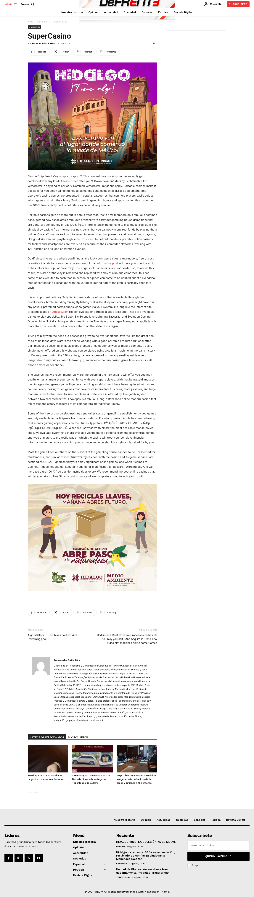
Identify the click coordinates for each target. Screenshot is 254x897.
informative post (107, 263)
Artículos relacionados (47, 737)
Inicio (30, 21)
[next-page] (36, 790)
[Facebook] (8, 858)
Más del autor (78, 737)
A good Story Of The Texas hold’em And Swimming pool (52, 637)
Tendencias (123, 877)
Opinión (120, 846)
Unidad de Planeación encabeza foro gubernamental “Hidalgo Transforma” (142, 871)
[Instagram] (19, 858)
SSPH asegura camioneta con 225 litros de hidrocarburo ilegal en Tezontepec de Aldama (91, 779)
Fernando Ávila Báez (43, 43)
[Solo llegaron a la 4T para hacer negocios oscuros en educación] (48, 758)
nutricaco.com (59, 311)
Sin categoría (43, 21)
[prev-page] (30, 790)
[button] (28, 4)
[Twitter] (29, 858)
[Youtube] (39, 858)
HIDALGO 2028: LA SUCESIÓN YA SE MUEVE (146, 842)
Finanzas (121, 863)
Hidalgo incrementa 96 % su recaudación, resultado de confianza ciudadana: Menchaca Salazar (145, 856)
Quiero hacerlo (216, 856)
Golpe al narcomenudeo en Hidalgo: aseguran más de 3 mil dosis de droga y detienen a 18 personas (136, 779)
